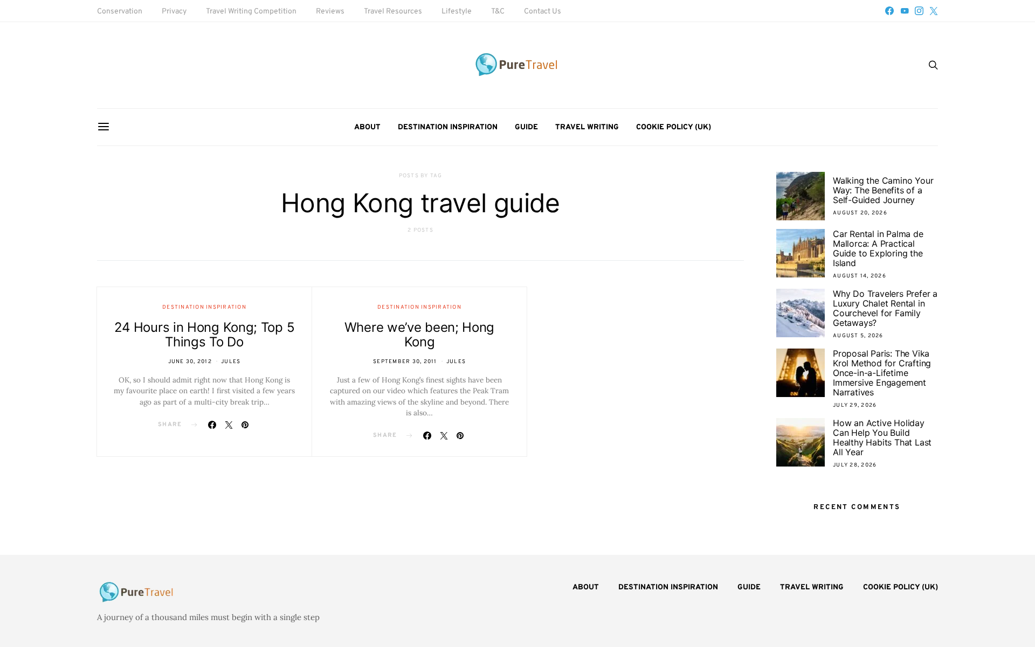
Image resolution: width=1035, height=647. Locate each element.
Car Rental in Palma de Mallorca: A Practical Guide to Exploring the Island (878, 248)
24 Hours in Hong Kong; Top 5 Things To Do (204, 334)
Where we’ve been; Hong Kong (419, 334)
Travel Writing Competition (251, 11)
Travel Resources (393, 11)
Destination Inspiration (448, 127)
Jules (230, 361)
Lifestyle (456, 11)
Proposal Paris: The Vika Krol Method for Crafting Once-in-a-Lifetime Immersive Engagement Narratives (882, 373)
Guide (526, 127)
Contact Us (542, 11)
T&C (498, 11)
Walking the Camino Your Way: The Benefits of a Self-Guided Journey (883, 190)
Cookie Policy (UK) (673, 127)
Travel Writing (587, 127)
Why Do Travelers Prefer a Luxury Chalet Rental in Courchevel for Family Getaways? (885, 308)
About (367, 127)
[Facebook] (889, 10)
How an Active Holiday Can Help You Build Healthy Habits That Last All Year (882, 437)
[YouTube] (904, 10)
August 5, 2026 (858, 335)
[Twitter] (933, 10)
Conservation (119, 11)
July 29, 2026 (855, 405)
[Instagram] (919, 10)
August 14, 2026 (859, 276)
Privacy (174, 11)
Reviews (330, 11)
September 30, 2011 (405, 361)
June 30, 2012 (190, 361)
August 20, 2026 (860, 213)
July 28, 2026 (855, 465)
